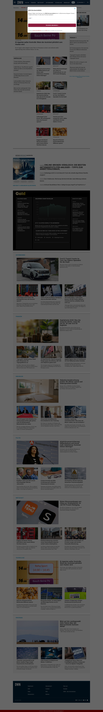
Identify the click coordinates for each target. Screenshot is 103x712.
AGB (46, 30)
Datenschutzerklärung (37, 30)
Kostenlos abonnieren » (52, 25)
